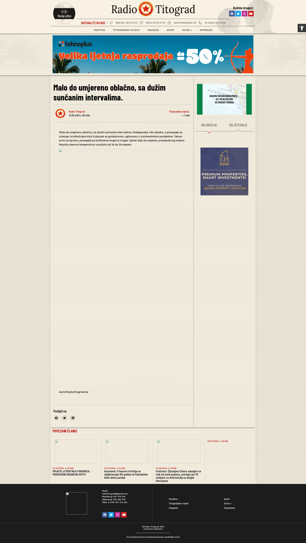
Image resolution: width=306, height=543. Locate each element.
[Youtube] (251, 13)
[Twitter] (238, 13)
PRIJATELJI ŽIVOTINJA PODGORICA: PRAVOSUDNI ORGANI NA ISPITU (71, 472)
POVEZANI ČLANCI (65, 431)
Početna (99, 30)
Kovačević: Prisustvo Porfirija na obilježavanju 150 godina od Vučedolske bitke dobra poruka (126, 474)
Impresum (206, 30)
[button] (56, 418)
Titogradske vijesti (126, 30)
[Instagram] (244, 13)
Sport (170, 30)
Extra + (187, 30)
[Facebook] (232, 13)
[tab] (209, 125)
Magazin (153, 30)
